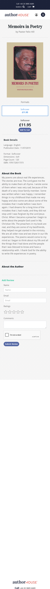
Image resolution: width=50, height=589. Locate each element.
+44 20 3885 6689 (27, 4)
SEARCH (19, 7)
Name (6, 285)
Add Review (8, 280)
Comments (9, 318)
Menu (43, 14)
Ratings (7, 306)
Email (6, 295)
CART (30, 7)
